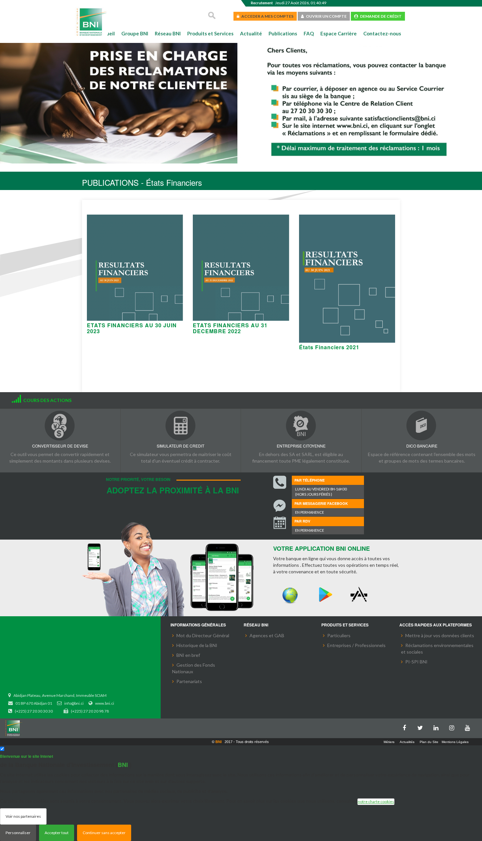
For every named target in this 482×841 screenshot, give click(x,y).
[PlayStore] (325, 594)
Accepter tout (56, 832)
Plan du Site (429, 742)
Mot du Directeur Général (202, 635)
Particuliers (339, 635)
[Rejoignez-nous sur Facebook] (405, 726)
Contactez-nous (382, 33)
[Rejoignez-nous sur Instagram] (453, 726)
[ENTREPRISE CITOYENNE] (301, 425)
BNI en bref (188, 655)
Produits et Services (210, 33)
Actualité (251, 33)
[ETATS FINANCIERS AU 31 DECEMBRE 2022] (241, 268)
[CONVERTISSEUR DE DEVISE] (60, 425)
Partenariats (189, 681)
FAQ (309, 33)
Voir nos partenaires (23, 816)
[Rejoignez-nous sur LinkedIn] (437, 726)
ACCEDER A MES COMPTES (266, 16)
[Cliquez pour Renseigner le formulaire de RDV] (279, 523)
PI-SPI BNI (416, 661)
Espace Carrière (338, 33)
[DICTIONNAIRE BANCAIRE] (422, 425)
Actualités (407, 742)
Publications (283, 33)
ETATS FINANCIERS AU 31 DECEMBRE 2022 (230, 328)
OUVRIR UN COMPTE (325, 16)
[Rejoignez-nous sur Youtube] (468, 726)
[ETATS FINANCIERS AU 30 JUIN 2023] (135, 268)
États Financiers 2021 (329, 347)
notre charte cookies (376, 801)
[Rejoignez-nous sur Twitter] (421, 726)
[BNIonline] (290, 594)
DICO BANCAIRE (421, 446)
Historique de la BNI (196, 645)
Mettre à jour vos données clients (439, 635)
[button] (15, 104)
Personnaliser (18, 832)
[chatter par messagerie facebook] (279, 506)
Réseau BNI (168, 33)
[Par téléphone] (279, 482)
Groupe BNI (134, 33)
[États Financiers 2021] (347, 279)
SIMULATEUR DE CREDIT (180, 446)
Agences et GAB (267, 635)
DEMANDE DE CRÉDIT (380, 16)
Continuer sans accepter (104, 832)
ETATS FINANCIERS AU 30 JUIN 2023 (132, 328)
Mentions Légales (455, 742)
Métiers (389, 742)
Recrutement (262, 3)
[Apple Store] (360, 594)
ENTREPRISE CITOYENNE (301, 446)
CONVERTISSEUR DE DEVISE (60, 446)
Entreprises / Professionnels (356, 645)
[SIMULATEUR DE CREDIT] (181, 425)
